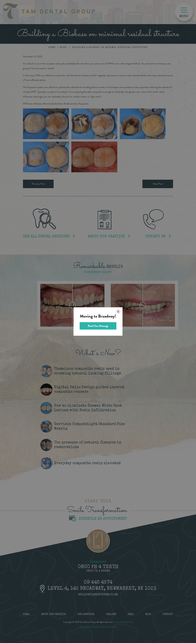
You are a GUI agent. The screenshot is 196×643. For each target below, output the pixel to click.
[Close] (118, 311)
